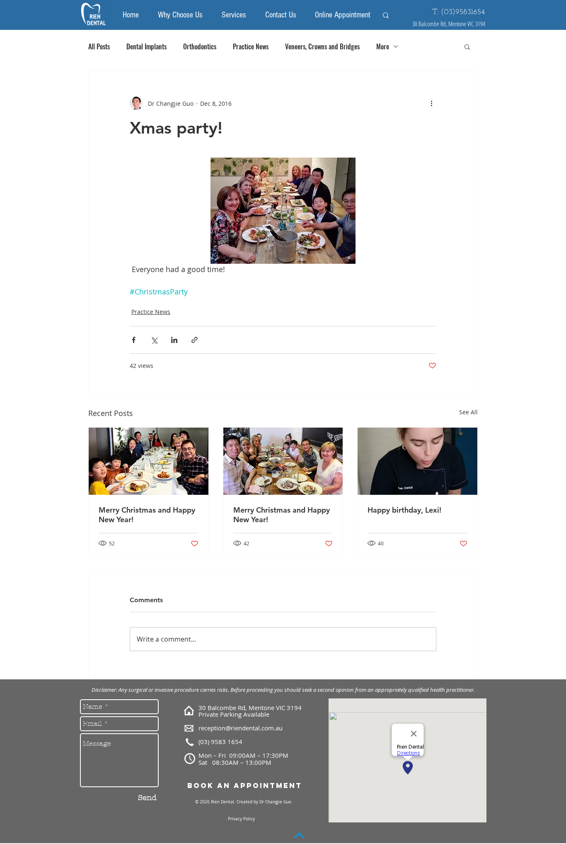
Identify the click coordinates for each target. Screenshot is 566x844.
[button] (467, 46)
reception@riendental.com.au (240, 728)
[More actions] (431, 103)
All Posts (99, 46)
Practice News (250, 46)
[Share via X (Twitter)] (154, 340)
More (382, 46)
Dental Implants (146, 46)
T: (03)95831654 (459, 12)
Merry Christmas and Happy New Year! (147, 514)
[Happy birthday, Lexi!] (417, 461)
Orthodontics (199, 46)
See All (468, 412)
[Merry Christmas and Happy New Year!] (148, 461)
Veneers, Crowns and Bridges (322, 46)
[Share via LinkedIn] (174, 340)
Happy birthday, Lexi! (404, 510)
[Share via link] (194, 340)
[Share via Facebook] (134, 340)
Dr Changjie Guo (274, 802)
